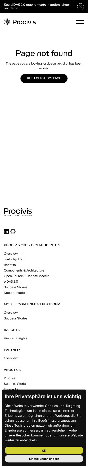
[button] (80, 22)
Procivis (9, 378)
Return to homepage (44, 78)
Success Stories (15, 287)
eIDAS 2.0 (11, 281)
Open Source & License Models (26, 276)
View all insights (15, 338)
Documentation (15, 293)
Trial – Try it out (14, 259)
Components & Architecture (24, 270)
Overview (11, 254)
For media (11, 389)
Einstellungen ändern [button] (44, 458)
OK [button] (44, 450)
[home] (20, 22)
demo (14, 8)
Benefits (10, 265)
